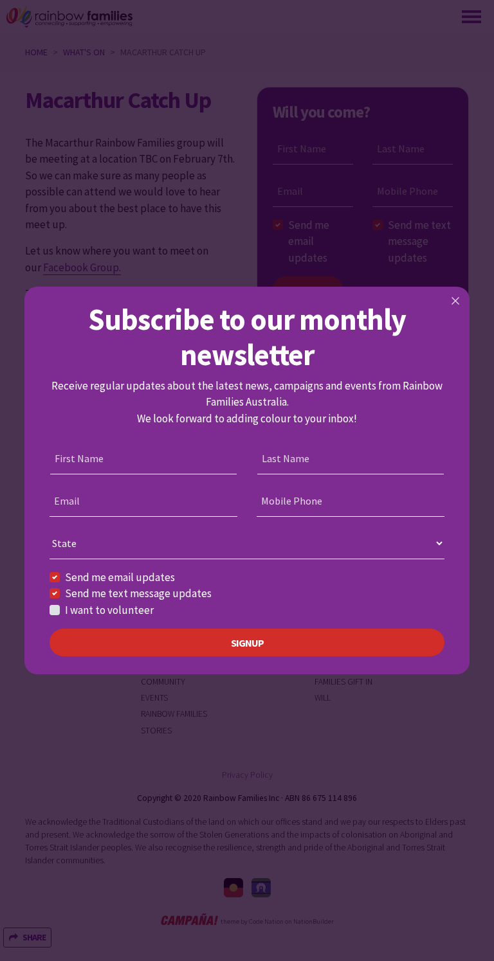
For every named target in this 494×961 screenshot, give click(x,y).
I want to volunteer (109, 610)
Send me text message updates (138, 593)
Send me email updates (120, 577)
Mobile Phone (291, 500)
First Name (79, 458)
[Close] (455, 301)
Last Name (285, 458)
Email (67, 500)
